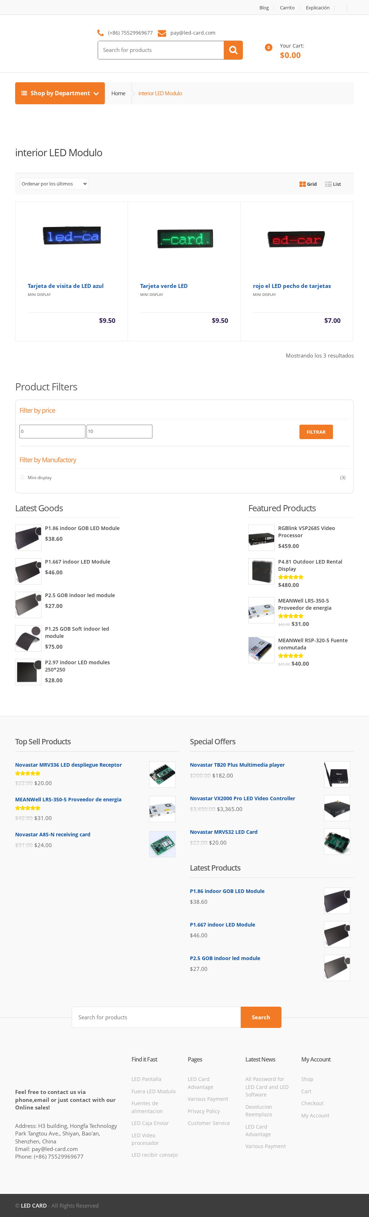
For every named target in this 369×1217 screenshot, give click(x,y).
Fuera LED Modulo (153, 1091)
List (336, 184)
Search (261, 1017)
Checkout (312, 1103)
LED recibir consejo (155, 1154)
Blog (264, 7)
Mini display (40, 477)
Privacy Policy (204, 1111)
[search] (233, 50)
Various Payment (208, 1098)
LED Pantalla (146, 1079)
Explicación (318, 7)
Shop (307, 1079)
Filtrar (316, 432)
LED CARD (34, 1205)
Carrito (287, 7)
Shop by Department (60, 93)
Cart (306, 1091)
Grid (311, 184)
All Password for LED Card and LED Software (267, 1087)
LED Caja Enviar (150, 1123)
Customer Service (209, 1123)
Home (118, 93)
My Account (315, 1115)
